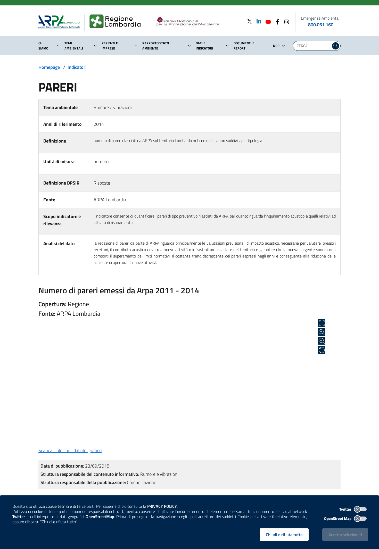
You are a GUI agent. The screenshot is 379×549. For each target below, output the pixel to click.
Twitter (345, 509)
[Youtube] (266, 21)
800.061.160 (320, 24)
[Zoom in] (321, 332)
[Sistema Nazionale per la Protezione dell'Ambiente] (198, 21)
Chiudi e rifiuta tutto (284, 534)
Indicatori (77, 67)
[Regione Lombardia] (117, 21)
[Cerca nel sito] (335, 45)
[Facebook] (276, 21)
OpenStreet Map (338, 518)
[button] (58, 45)
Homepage (49, 67)
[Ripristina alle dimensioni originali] (321, 350)
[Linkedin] (257, 21)
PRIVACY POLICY (162, 506)
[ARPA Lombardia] (61, 21)
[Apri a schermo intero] (321, 323)
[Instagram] (285, 21)
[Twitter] (249, 21)
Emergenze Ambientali (321, 18)
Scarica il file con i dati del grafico (70, 450)
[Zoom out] (321, 341)
